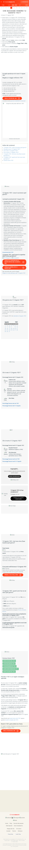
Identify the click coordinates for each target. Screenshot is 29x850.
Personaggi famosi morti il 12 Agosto (11, 461)
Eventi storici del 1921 (9, 660)
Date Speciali (9, 825)
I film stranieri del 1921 (9, 666)
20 (15, 328)
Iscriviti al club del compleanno (18, 498)
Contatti (8, 831)
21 (17, 328)
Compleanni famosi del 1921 (10, 668)
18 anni (20, 610)
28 (17, 330)
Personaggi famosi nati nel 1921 (10, 403)
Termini (14, 831)
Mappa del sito (10, 828)
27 (15, 330)
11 (8, 7)
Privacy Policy (10, 834)
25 (11, 330)
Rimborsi (20, 831)
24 (9, 330)
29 (5, 331)
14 (16, 7)
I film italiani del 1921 (9, 663)
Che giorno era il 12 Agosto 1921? (12, 149)
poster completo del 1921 (12, 720)
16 (21, 7)
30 (7, 331)
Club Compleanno (18, 825)
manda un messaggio (14, 476)
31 (9, 331)
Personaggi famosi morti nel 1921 (11, 459)
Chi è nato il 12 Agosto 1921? (11, 150)
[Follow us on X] (12, 818)
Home (6, 823)
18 (26, 7)
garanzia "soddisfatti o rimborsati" (18, 100)
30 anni (24, 610)
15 (19, 7)
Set (20, 5)
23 (7, 330)
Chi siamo (18, 828)
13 (14, 7)
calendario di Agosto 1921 (19, 316)
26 (13, 330)
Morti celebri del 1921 (9, 671)
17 (24, 7)
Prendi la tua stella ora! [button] (11, 574)
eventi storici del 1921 (15, 718)
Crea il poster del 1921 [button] (11, 98)
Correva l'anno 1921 (8, 160)
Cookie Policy (18, 834)
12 (13, 327)
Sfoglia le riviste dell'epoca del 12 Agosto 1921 (13, 273)
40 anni (4, 611)
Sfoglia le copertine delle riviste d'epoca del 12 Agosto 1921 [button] (12, 262)
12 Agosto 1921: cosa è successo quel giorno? (15, 147)
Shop (11, 823)
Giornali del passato (18, 823)
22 (5, 330)
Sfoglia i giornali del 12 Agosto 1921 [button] (11, 267)
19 (13, 328)
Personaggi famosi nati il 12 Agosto (11, 405)
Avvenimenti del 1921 (7, 252)
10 (5, 7)
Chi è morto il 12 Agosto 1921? (11, 152)
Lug (9, 5)
